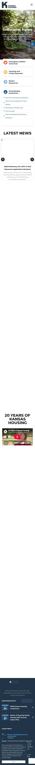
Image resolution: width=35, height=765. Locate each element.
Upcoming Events (9, 694)
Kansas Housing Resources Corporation (17, 728)
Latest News (7, 722)
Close (13, 761)
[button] (32, 44)
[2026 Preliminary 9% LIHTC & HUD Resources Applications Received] (17, 144)
